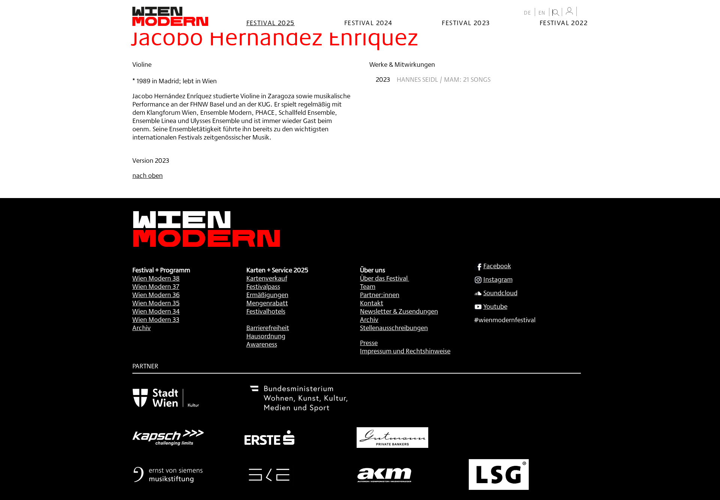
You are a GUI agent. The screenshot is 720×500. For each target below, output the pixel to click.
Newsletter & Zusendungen (399, 311)
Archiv (141, 327)
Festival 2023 (466, 22)
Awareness (261, 344)
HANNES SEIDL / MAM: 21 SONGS (443, 79)
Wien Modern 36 (156, 294)
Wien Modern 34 (156, 311)
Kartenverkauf (266, 278)
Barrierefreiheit (267, 327)
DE (527, 12)
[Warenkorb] (584, 12)
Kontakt (371, 303)
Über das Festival (384, 278)
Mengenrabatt (267, 303)
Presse (369, 342)
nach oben (147, 175)
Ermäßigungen (267, 294)
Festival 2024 (368, 22)
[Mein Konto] (569, 11)
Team (367, 286)
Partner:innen (379, 294)
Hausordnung (265, 336)
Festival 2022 (564, 22)
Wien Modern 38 (156, 278)
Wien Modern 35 (156, 303)
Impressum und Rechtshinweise (405, 351)
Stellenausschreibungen (394, 327)
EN (542, 12)
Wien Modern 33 (155, 319)
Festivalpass (263, 286)
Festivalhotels (265, 311)
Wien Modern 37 (155, 286)
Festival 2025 (270, 22)
